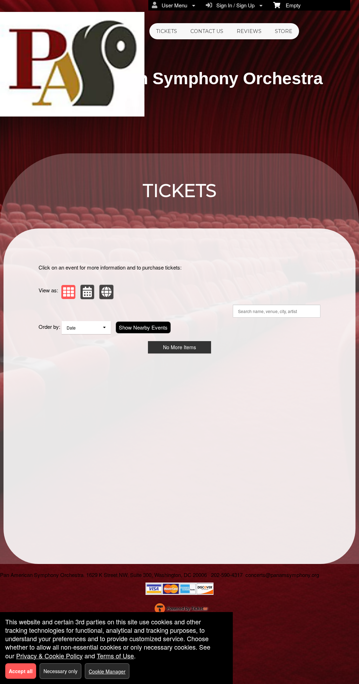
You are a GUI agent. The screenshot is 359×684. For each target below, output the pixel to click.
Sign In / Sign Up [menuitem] (234, 5)
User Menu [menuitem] (173, 5)
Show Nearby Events (143, 327)
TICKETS (166, 31)
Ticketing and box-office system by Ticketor (181, 610)
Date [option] (71, 328)
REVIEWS (249, 31)
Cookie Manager (107, 671)
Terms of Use (115, 655)
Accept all (21, 671)
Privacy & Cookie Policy (49, 655)
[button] (68, 292)
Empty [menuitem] (290, 5)
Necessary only (60, 671)
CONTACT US (206, 31)
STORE (283, 31)
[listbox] (86, 327)
